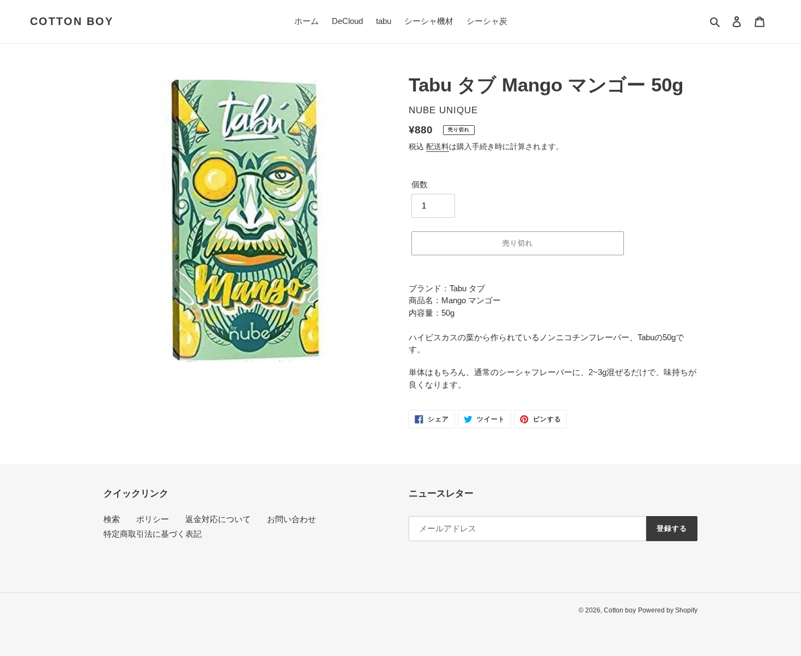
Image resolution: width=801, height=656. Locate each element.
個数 (419, 184)
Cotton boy (71, 21)
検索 (112, 519)
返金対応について (218, 519)
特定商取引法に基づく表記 (153, 533)
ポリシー (152, 519)
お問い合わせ (291, 519)
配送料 (437, 146)
